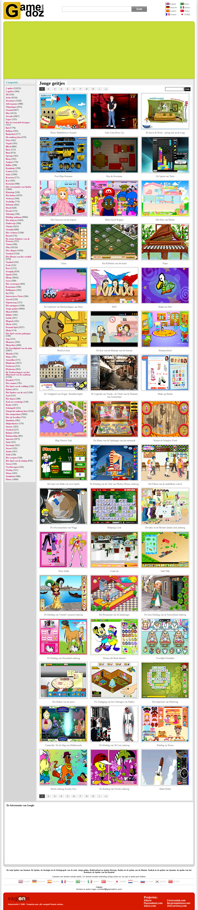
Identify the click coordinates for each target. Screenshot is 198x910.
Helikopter (11, 290)
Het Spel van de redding (17, 386)
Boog (8, 159)
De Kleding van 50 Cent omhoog (114, 745)
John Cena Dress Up (114, 132)
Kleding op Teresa (165, 745)
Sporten (9, 439)
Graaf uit (114, 571)
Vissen (9, 244)
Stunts (9, 451)
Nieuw (9, 479)
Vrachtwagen (12, 467)
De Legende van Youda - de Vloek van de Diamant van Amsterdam (114, 395)
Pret (8, 268)
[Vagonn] (18, 899)
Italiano (187, 7)
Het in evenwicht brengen (18, 122)
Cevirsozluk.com (176, 900)
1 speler (9, 88)
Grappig (10, 271)
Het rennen (11, 383)
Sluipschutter (12, 423)
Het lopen (10, 398)
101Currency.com (177, 906)
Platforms (10, 369)
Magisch (10, 321)
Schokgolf (10, 408)
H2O (114, 307)
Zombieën (10, 476)
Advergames (11, 104)
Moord (9, 312)
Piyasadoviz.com (153, 903)
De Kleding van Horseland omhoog (63, 658)
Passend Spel (12, 327)
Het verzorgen (12, 284)
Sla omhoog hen (13, 137)
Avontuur (10, 101)
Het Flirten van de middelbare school (165, 484)
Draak (9, 211)
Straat (9, 448)
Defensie (10, 204)
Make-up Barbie (165, 394)
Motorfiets (11, 345)
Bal (7, 128)
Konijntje (10, 168)
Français (173, 14)
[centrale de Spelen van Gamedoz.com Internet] (23, 18)
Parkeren (10, 366)
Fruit (8, 265)
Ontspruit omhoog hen (16, 411)
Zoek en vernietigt (14, 402)
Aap (8, 339)
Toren (8, 464)
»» (106, 89)
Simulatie (10, 420)
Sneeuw (9, 426)
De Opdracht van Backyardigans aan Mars (63, 307)
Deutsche (173, 7)
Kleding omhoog (13, 217)
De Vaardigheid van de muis (19, 348)
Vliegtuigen (11, 107)
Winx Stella (63, 571)
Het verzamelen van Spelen (18, 187)
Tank (8, 454)
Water (9, 473)
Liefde (9, 318)
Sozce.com (150, 906)
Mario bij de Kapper (114, 219)
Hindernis (10, 363)
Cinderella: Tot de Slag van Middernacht (63, 745)
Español (173, 11)
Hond (8, 208)
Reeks (8, 405)
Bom (8, 153)
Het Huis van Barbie (165, 219)
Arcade (9, 116)
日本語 (187, 14)
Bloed (8, 146)
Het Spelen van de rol (16, 392)
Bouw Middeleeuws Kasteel (63, 132)
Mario (9, 324)
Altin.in (147, 900)
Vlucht (9, 226)
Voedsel (9, 253)
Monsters (10, 342)
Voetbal (9, 262)
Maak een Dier (165, 307)
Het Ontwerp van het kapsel (63, 219)
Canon (9, 171)
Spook (9, 274)
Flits (8, 247)
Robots (9, 389)
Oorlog (9, 470)
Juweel (9, 299)
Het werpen (11, 457)
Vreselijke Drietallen (165, 658)
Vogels (9, 143)
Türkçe (186, 11)
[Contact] (109, 889)
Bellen (8, 165)
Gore (8, 281)
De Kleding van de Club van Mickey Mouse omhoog (114, 484)
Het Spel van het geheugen (18, 333)
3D (7, 94)
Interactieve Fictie (14, 296)
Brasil (186, 4)
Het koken (10, 195)
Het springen (12, 305)
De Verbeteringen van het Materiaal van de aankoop (18, 373)
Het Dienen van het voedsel (18, 256)
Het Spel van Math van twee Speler (63, 484)
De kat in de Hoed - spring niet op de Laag (165, 132)
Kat (7, 180)
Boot (8, 149)
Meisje (9, 277)
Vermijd (9, 229)
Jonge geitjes (12, 308)
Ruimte (9, 433)
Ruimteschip (11, 436)
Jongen (9, 162)
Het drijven (11, 220)
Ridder (9, 315)
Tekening (10, 214)
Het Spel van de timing (16, 461)
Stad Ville (165, 571)
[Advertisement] (99, 50)
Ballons (9, 131)
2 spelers (10, 91)
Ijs (7, 293)
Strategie (10, 445)
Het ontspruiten (13, 414)
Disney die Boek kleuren (114, 658)
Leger (8, 119)
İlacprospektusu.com (178, 903)
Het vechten (11, 232)
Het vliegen (11, 250)
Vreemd (9, 110)
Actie (8, 97)
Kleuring (10, 192)
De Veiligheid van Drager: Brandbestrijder (63, 394)
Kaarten (10, 177)
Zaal (8, 395)
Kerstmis (10, 184)
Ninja (8, 357)
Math (8, 330)
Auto (8, 174)
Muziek (9, 353)
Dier (8, 113)
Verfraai (10, 198)
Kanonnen (10, 287)
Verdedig (10, 201)
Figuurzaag (11, 302)
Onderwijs (10, 223)
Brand (9, 236)
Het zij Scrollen (13, 417)
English (173, 4)
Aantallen (10, 360)
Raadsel (9, 380)
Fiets (8, 140)
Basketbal (10, 134)
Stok (8, 442)
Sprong (9, 156)
